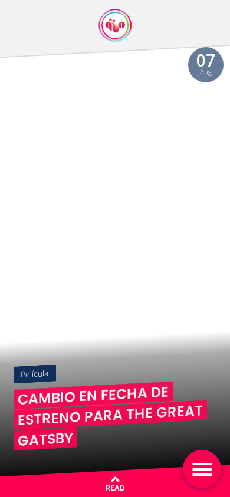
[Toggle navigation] (202, 469)
